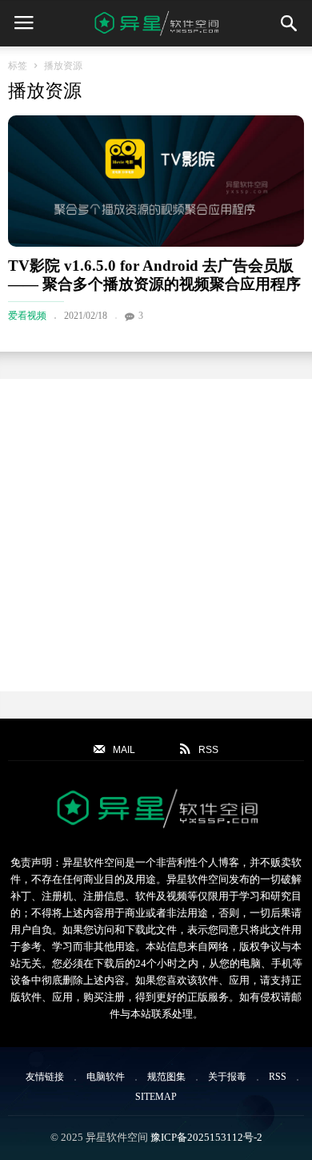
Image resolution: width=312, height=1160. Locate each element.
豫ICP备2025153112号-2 (206, 1137)
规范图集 (166, 1076)
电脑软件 (105, 1076)
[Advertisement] (156, 535)
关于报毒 (227, 1076)
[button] (289, 23)
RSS (277, 1076)
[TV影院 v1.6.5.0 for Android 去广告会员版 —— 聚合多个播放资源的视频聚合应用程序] (156, 181)
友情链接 (45, 1076)
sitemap (156, 1096)
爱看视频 (27, 315)
